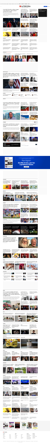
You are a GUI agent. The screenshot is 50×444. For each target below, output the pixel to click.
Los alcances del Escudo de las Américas (7, 95)
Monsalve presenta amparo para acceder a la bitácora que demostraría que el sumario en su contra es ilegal (25, 74)
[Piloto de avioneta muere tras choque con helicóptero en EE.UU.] (33, 231)
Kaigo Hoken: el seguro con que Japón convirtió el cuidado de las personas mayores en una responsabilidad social (32, 365)
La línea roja (35, 94)
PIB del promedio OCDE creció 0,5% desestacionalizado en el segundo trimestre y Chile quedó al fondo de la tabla (25, 48)
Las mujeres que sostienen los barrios (34, 413)
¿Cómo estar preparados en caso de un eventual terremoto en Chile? (15, 227)
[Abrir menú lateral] (1, 6)
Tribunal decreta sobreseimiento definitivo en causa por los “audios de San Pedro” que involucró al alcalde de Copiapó (7, 277)
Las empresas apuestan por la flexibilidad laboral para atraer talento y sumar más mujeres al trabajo (34, 353)
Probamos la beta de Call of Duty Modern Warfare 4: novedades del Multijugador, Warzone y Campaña (16, 182)
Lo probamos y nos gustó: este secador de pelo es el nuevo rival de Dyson (34, 405)
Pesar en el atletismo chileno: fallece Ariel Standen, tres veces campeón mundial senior (34, 401)
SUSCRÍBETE (26, 166)
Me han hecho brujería (24, 325)
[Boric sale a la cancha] (32, 58)
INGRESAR (49, 6)
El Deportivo (31, 386)
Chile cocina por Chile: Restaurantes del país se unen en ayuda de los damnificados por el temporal (32, 314)
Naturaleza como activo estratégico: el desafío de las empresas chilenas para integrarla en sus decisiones (7, 354)
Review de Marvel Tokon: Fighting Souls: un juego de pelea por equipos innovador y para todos (7, 414)
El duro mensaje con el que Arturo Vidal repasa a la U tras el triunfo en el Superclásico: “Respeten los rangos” (25, 205)
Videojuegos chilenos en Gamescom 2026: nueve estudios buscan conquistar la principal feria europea (25, 182)
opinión (22, 132)
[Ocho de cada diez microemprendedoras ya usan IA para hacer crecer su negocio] (16, 358)
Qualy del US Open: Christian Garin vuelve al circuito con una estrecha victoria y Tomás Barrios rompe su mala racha (34, 214)
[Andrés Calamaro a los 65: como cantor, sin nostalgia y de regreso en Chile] (25, 255)
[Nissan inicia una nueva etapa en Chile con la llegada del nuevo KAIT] (16, 382)
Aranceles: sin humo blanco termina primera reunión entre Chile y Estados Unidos (25, 20)
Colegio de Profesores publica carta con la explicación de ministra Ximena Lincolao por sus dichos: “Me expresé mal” (7, 273)
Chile (3, 386)
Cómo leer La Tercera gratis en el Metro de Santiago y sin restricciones (32, 193)
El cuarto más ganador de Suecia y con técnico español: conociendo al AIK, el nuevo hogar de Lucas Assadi (33, 205)
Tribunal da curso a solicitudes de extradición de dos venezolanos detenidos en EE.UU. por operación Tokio (33, 40)
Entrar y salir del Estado (16, 94)
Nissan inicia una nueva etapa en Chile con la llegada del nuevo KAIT (15, 377)
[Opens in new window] (17, 428)
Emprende (13, 351)
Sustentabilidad (5, 351)
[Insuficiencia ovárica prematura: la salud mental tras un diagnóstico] (20, 318)
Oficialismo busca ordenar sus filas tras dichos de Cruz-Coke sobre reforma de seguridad (6, 44)
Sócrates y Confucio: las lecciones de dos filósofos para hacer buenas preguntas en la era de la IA (25, 125)
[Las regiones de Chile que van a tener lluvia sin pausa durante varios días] (16, 34)
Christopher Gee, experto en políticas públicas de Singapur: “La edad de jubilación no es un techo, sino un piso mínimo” (8, 365)
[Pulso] (11, 428)
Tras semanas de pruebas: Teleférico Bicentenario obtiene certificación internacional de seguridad (7, 48)
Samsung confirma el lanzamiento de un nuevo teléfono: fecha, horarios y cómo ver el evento (33, 182)
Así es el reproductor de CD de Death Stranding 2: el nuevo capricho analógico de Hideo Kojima (7, 182)
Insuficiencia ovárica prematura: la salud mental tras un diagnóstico (20, 313)
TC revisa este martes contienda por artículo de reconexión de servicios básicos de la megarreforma (7, 40)
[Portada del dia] (9, 167)
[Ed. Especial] (23, 428)
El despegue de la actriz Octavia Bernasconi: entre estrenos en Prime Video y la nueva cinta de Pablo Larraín (33, 44)
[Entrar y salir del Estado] (12, 95)
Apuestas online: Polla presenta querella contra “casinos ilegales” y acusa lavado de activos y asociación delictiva (25, 104)
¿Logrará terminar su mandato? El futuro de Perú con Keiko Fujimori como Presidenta (33, 134)
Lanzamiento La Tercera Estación (33, 377)
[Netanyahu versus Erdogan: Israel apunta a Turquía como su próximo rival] (34, 298)
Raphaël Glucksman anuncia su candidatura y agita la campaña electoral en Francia (24, 414)
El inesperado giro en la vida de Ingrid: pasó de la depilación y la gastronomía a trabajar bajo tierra (24, 44)
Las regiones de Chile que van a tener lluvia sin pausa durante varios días (16, 30)
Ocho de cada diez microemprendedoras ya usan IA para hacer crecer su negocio (16, 353)
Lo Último (4, 38)
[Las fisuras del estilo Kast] (8, 58)
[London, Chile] (29, 343)
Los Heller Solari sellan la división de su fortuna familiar (20, 54)
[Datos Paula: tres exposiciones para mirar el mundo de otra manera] (8, 318)
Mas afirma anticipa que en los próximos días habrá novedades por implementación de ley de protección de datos (33, 104)
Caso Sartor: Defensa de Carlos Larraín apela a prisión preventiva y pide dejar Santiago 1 (11, 104)
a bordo (30, 132)
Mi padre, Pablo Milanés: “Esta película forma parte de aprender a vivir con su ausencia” (33, 250)
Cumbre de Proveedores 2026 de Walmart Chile (24, 377)
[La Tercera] (5, 428)
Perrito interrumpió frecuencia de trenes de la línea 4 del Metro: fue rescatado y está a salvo (24, 227)
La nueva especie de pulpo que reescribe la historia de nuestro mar (34, 125)
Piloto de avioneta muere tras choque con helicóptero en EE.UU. (33, 227)
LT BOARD (4, 122)
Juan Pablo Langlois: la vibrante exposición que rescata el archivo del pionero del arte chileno (16, 418)
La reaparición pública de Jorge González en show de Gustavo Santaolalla (7, 227)
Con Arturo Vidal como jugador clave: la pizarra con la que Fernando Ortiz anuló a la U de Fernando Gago (34, 30)
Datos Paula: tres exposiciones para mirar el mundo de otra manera (8, 313)
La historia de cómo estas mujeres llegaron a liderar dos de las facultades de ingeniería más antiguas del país (24, 354)
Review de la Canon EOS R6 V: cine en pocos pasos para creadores (7, 417)
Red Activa (31, 351)
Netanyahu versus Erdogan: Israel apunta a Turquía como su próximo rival (33, 293)
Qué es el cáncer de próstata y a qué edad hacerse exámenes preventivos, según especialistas (32, 262)
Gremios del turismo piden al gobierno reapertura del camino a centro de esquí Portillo (25, 113)
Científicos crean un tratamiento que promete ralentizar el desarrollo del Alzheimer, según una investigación (8, 262)
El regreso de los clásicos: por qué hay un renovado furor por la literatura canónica (15, 326)
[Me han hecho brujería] (25, 332)
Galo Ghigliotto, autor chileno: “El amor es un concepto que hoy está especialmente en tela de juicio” (33, 326)
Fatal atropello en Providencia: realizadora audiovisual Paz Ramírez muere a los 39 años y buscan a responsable (33, 75)
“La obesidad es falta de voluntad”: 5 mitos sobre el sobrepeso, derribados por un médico (20, 262)
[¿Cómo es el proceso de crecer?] (19, 95)
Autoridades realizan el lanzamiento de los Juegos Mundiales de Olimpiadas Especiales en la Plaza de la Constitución (33, 389)
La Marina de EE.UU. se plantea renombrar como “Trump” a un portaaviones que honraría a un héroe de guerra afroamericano (24, 293)
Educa (21, 351)
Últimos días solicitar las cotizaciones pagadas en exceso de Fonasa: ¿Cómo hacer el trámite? (8, 193)
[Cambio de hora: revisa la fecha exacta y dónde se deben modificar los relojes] (20, 198)
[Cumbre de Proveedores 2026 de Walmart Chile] (25, 382)
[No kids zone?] (26, 95)
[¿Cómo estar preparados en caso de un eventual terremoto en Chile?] (16, 231)
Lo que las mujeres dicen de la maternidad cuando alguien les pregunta (33, 418)
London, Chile (23, 337)
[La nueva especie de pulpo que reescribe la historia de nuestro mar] (34, 129)
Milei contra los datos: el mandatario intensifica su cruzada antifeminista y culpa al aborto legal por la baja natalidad (25, 303)
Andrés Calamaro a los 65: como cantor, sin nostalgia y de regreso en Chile (25, 250)
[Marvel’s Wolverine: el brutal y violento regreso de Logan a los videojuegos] (7, 34)
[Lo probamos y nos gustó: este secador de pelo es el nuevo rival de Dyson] (34, 410)
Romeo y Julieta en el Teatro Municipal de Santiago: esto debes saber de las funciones (11, 338)
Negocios (13, 386)
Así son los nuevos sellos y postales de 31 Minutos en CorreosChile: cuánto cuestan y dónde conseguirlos (16, 251)
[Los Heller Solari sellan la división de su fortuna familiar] (20, 58)
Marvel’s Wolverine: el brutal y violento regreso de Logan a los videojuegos (7, 30)
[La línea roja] (32, 95)
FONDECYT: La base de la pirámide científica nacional (24, 134)
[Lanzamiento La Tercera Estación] (34, 382)
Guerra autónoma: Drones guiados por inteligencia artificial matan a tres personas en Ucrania (24, 30)
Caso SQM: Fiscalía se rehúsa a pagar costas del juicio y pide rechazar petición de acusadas (11, 10)
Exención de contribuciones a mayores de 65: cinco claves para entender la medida (11, 125)
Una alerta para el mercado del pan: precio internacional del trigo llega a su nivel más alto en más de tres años (33, 113)
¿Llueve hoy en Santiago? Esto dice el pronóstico (25, 400)
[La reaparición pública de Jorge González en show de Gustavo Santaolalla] (7, 231)
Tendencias (22, 386)
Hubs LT (4, 350)
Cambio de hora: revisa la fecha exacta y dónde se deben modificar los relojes (20, 193)
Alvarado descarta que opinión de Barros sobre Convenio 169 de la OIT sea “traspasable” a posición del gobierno (24, 40)
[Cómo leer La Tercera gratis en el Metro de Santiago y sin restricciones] (32, 198)
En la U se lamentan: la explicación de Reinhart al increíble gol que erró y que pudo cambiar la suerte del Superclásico (24, 215)
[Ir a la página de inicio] (25, 6)
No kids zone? (28, 94)
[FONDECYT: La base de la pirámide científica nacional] (25, 139)
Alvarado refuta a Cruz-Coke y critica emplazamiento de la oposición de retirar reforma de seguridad (16, 40)
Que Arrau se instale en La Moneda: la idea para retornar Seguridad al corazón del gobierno (34, 10)
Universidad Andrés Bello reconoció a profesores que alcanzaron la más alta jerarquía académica (7, 377)
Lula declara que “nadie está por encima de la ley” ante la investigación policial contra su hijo (33, 302)
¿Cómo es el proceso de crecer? (21, 95)
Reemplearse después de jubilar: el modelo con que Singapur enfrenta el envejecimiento (20, 365)
